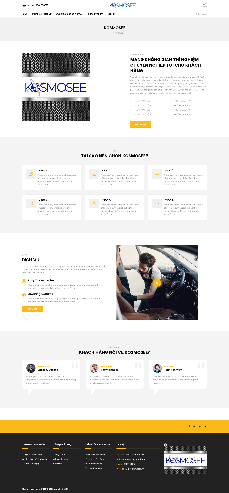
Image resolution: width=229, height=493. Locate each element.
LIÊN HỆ (111, 14)
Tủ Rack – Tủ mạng (30, 463)
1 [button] (113, 399)
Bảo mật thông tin (93, 468)
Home (108, 33)
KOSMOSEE (46, 489)
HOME (24, 14)
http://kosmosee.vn (134, 469)
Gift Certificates (60, 459)
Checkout (57, 463)
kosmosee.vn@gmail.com (134, 459)
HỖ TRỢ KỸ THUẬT (95, 14)
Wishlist (204, 6)
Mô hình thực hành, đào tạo (34, 459)
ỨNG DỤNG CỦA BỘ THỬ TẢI (69, 14)
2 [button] (116, 399)
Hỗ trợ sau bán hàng (94, 459)
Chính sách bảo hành (95, 454)
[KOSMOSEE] (122, 5)
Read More (140, 124)
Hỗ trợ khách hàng (93, 463)
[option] (51, 378)
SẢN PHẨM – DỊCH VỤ (42, 14)
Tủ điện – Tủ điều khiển (32, 454)
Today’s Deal (59, 454)
